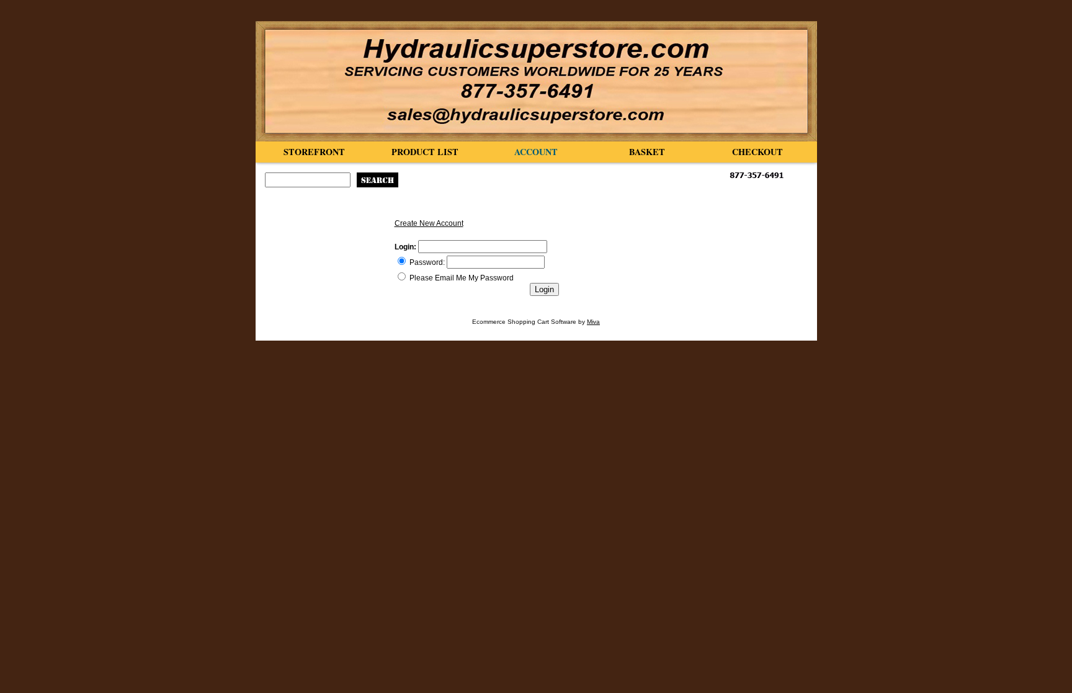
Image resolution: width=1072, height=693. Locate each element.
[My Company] (536, 81)
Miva (593, 321)
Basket (647, 151)
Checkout (757, 151)
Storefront (314, 151)
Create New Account (429, 223)
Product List (424, 151)
